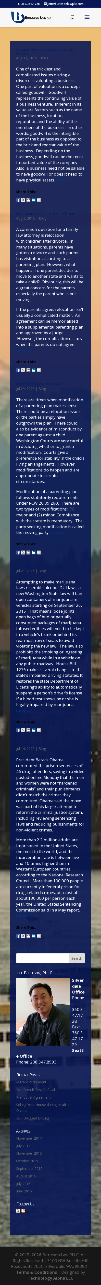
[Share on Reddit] (28, 198)
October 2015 (27, 1161)
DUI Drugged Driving (32, 1118)
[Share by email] (39, 198)
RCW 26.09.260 (43, 503)
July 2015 (23, 1183)
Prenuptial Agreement (33, 1097)
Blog (44, 57)
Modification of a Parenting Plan (42, 383)
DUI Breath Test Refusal (35, 1089)
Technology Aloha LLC (50, 1278)
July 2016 (23, 1146)
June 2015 (24, 1191)
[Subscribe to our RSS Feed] (23, 1211)
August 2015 (26, 1176)
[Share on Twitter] (23, 198)
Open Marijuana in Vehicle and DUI (43, 566)
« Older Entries (27, 950)
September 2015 (29, 1168)
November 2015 (29, 1153)
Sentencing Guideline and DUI (39, 743)
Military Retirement (31, 1082)
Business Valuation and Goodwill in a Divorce (45, 51)
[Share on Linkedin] (34, 198)
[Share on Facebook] (18, 198)
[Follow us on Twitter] (18, 1211)
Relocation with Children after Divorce (46, 213)
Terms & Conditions (36, 1272)
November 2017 (29, 1138)
